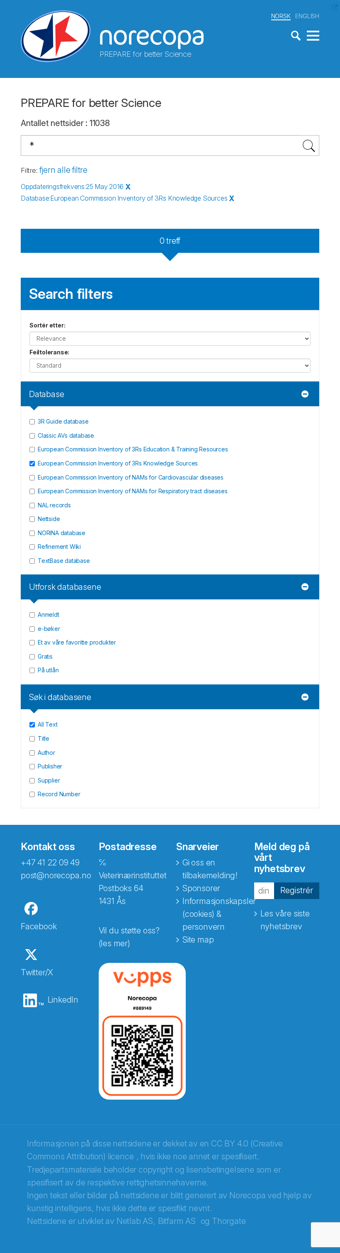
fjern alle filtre (63, 170)
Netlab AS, (136, 1221)
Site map (198, 940)
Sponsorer (201, 888)
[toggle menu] (313, 36)
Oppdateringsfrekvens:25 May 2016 (72, 186)
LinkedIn (63, 1000)
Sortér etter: (47, 325)
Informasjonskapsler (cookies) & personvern (219, 914)
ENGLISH (307, 15)
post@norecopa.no (56, 875)
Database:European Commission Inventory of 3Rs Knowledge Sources (124, 198)
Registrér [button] (296, 890)
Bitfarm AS (177, 1221)
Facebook (38, 926)
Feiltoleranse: (49, 352)
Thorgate (228, 1221)
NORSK (281, 15)
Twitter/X (37, 972)
